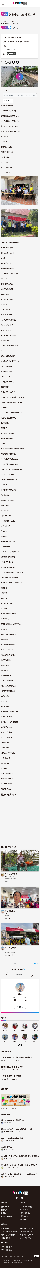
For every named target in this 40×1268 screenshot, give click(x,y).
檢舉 (15, 27)
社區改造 (19, 42)
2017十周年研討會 (26, 1231)
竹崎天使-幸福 (8, 1131)
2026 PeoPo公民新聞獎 (9, 1231)
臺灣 (9, 37)
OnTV (4, 13)
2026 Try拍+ (5, 1228)
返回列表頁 (19, 974)
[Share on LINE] (13, 62)
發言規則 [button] (35, 963)
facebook (17, 1198)
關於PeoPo (5, 1207)
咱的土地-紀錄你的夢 (8, 1235)
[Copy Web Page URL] (17, 62)
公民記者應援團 (25, 1213)
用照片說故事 (5, 1238)
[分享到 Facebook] (6, 62)
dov (5, 1122)
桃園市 (13, 37)
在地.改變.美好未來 (26, 1235)
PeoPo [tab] (16, 963)
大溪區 (19, 37)
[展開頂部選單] (37, 3)
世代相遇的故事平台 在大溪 (12, 1067)
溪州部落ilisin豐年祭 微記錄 (12, 1120)
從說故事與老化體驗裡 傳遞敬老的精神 (16, 1129)
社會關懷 (11, 42)
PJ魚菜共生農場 (11, 874)
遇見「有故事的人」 (27, 1238)
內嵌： (5, 90)
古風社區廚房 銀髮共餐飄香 (12, 1138)
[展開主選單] (3, 3)
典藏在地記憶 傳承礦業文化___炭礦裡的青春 (19, 1174)
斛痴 (6, 913)
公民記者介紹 (24, 1216)
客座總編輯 (23, 1219)
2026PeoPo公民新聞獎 (9, 1108)
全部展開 (19, 1045)
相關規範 (4, 1210)
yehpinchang (25, 1030)
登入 (25, 969)
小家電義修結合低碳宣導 (11, 1076)
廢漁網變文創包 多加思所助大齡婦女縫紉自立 (19, 1165)
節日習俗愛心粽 (11, 910)
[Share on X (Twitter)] (9, 62)
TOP (36, 1256)
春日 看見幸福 (10, 947)
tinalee (6, 1176)
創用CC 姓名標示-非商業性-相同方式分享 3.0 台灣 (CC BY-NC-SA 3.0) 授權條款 (12, 53)
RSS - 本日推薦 (6, 1250)
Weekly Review (6, 1216)
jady (15, 1030)
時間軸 (3, 1213)
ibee (5, 1149)
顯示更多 (10, 50)
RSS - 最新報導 (6, 1247)
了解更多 (20, 1007)
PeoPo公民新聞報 (26, 1207)
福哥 (5, 1158)
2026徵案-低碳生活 (26, 1228)
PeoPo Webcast (25, 1210)
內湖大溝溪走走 (7, 1147)
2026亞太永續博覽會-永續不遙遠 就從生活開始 (20, 1156)
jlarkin (5, 1030)
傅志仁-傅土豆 (9, 876)
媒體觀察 (27, 42)
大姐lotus (35, 1030)
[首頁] (20, 3)
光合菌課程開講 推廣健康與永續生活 (16, 1057)
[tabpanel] (19, 969)
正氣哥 (6, 1140)
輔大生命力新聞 (9, 1167)
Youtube (22, 1198)
